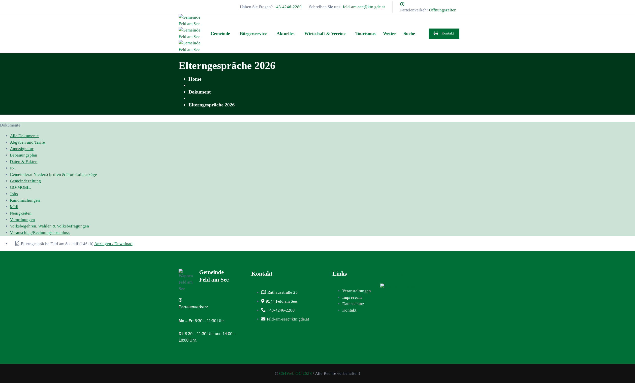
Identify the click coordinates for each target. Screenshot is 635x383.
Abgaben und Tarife (27, 142)
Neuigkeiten (21, 213)
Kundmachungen (25, 200)
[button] (221, 33)
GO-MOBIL (20, 187)
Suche (409, 33)
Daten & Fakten (23, 161)
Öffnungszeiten (442, 10)
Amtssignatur (21, 148)
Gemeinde (220, 33)
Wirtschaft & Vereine (325, 33)
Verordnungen (22, 219)
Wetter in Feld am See (408, 273)
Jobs (14, 194)
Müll (14, 206)
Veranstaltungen (356, 290)
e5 (12, 168)
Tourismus (365, 33)
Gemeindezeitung (25, 181)
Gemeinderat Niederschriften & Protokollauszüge (53, 174)
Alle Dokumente (24, 135)
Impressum (352, 297)
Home (195, 79)
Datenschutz (353, 303)
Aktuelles (285, 33)
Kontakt (349, 310)
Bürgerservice (253, 33)
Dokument (200, 92)
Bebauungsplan (23, 155)
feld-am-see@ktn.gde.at (364, 6)
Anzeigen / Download (113, 243)
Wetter (389, 33)
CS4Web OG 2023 (295, 373)
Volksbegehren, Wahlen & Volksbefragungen (49, 226)
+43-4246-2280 (288, 6)
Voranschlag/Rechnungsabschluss (40, 232)
